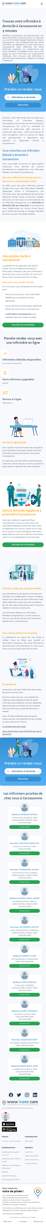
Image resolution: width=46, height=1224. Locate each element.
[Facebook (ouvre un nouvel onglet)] (11, 1095)
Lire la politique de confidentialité (12, 1214)
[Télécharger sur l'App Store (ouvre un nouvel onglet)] (23, 1124)
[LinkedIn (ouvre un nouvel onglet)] (35, 1095)
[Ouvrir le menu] (41, 3)
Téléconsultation (31, 1156)
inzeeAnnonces (31, 1163)
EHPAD (5, 1172)
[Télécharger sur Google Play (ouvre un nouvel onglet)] (23, 1129)
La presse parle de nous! (14, 726)
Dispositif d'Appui (9, 1176)
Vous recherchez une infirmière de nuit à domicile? (21, 732)
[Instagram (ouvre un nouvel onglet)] (27, 1095)
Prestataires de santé (10, 1179)
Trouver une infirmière (11, 1141)
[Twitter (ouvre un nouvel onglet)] (19, 1095)
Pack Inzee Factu (32, 1160)
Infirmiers (29, 1141)
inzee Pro (29, 1152)
